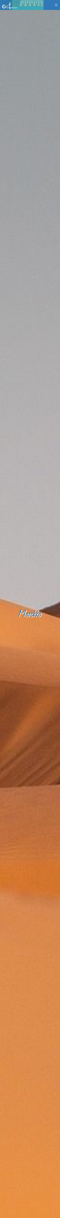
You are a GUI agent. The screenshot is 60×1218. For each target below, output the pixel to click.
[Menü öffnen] (56, 5)
